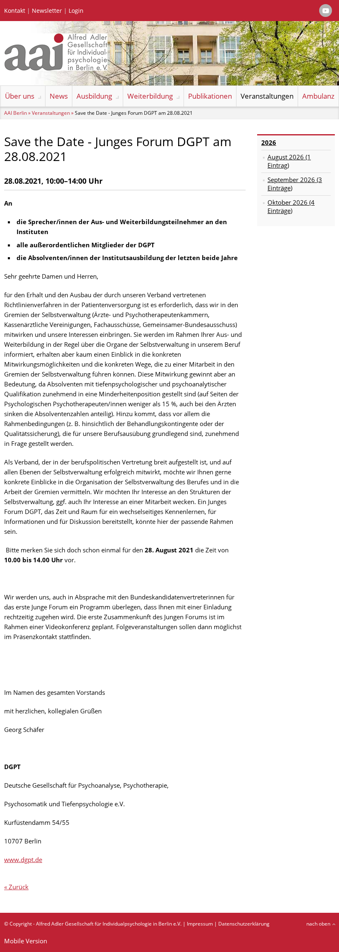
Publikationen (210, 96)
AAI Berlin (15, 112)
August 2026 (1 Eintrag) (289, 161)
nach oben (318, 923)
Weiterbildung (150, 96)
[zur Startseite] (55, 68)
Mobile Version (25, 941)
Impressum (200, 923)
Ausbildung (94, 96)
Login (76, 10)
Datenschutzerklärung (244, 923)
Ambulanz (318, 96)
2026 (268, 142)
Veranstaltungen (267, 96)
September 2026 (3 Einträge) (294, 183)
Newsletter (47, 10)
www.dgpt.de (23, 859)
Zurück (19, 887)
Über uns (19, 96)
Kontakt (14, 10)
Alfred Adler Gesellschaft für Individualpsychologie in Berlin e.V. (108, 923)
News (59, 96)
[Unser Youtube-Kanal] (325, 10)
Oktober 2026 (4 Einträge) (291, 206)
